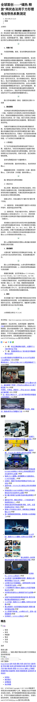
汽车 (2, 326)
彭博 (15, 666)
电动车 (10, 668)
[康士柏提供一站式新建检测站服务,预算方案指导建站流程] (12, 557)
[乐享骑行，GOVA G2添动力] (16, 573)
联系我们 (8, 679)
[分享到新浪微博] (6, 342)
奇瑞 (17, 671)
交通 (32, 664)
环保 (4, 666)
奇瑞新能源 (23, 671)
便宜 (14, 668)
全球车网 (31, 671)
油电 (26, 668)
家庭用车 (12, 671)
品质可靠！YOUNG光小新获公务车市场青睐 (20, 486)
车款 (14, 664)
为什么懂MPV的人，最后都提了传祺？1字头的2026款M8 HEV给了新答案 (18, 385)
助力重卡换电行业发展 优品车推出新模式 (19, 495)
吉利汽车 (27, 664)
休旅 (23, 666)
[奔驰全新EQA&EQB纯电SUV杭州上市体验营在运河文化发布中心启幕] (16, 469)
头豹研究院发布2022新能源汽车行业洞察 (19, 592)
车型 (34, 666)
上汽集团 (31, 668)
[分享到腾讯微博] (8, 342)
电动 (5, 668)
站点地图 (8, 684)
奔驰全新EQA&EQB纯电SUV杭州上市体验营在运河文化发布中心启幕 (20, 471)
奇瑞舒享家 (5, 671)
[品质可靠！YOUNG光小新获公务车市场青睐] (16, 450)
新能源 (19, 666)
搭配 (7, 666)
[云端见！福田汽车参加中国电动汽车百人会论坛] (16, 436)
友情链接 (8, 682)
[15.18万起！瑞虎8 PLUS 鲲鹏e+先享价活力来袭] (16, 534)
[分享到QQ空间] (4, 342)
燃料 (18, 664)
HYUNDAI (20, 668)
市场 (21, 664)
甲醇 (30, 666)
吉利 (11, 664)
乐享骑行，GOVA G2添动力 (14, 616)
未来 (11, 666)
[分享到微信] (13, 342)
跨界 (27, 666)
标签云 (7, 677)
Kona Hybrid (5, 664)
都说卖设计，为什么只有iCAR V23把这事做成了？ (18, 362)
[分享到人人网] (11, 342)
